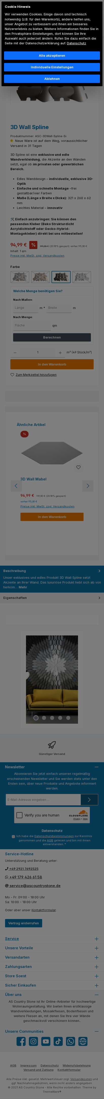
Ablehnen (52, 79)
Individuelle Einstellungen (52, 67)
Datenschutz (76, 43)
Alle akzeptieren (52, 55)
